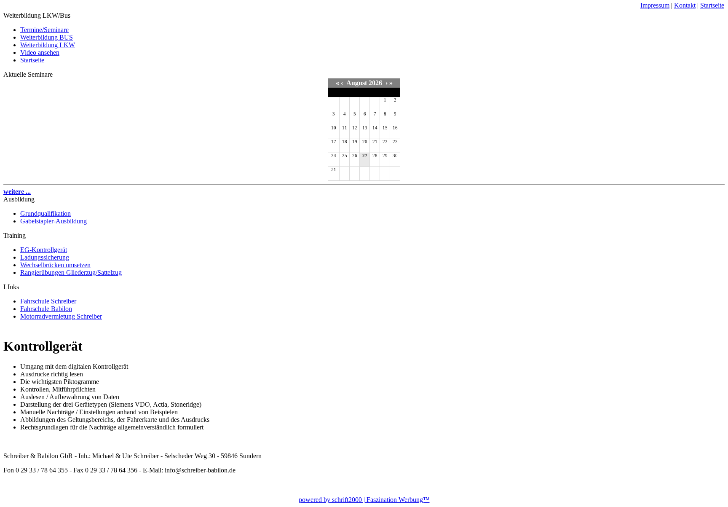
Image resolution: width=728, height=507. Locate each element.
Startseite (712, 5)
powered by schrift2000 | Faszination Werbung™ (364, 499)
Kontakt (685, 5)
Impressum (654, 5)
